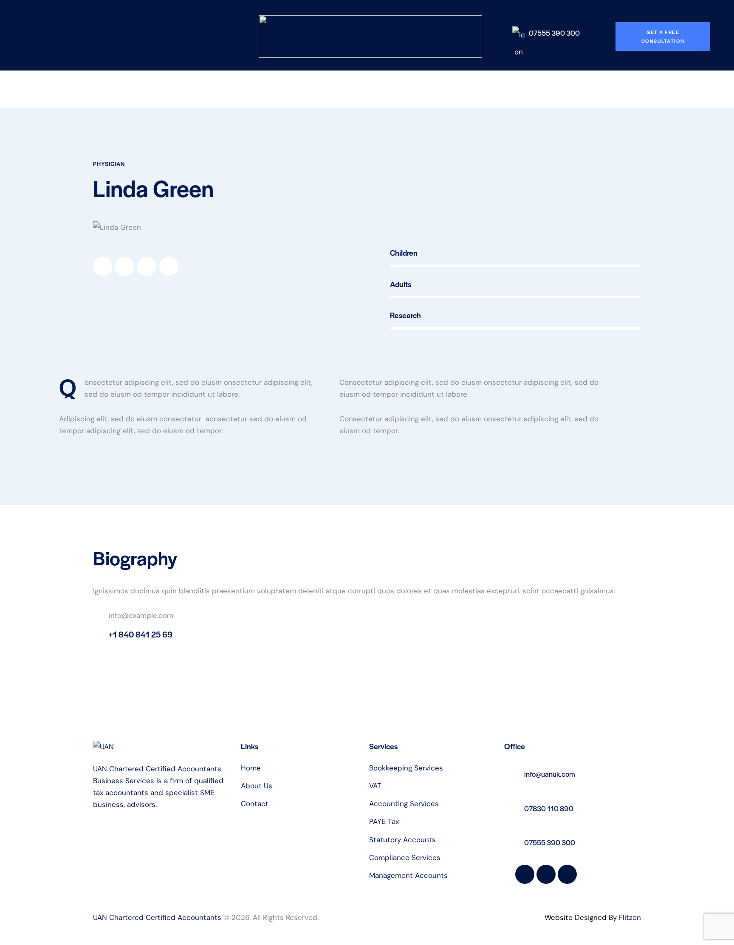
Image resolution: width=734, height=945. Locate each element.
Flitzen (630, 917)
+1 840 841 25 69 (140, 634)
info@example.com (141, 615)
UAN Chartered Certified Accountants (157, 917)
